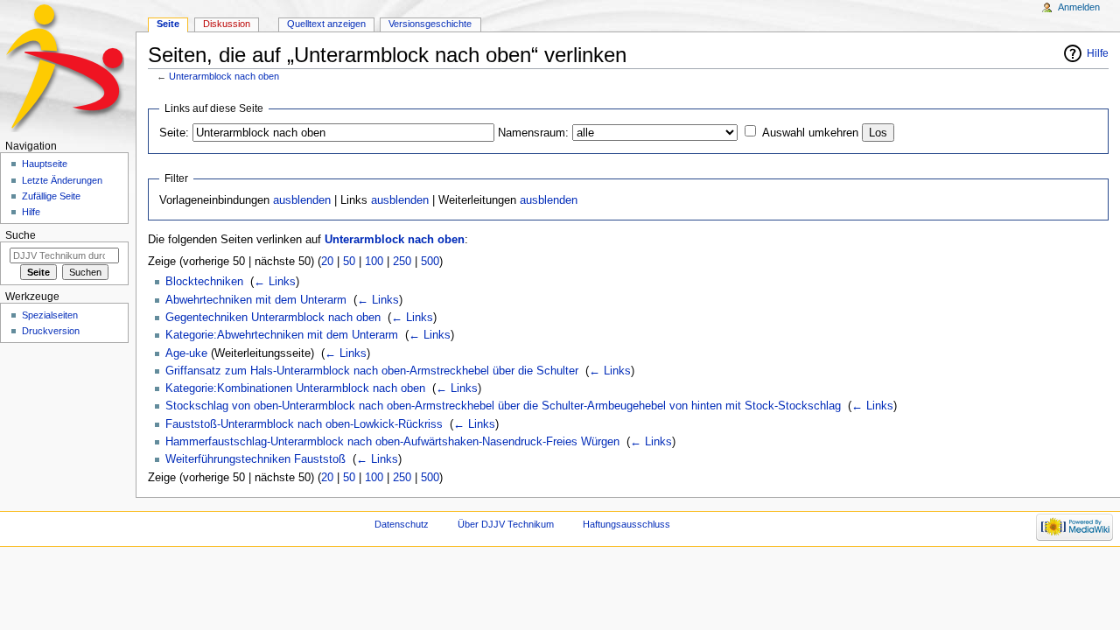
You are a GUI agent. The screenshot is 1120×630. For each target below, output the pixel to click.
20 (327, 262)
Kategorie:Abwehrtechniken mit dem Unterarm (281, 335)
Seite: (174, 133)
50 (349, 262)
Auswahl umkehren (810, 133)
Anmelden (1079, 7)
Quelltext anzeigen (326, 23)
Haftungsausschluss (626, 524)
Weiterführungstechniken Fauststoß (255, 459)
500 (430, 262)
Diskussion (226, 23)
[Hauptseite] (68, 68)
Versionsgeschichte (430, 23)
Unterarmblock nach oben (224, 76)
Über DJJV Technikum (506, 524)
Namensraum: (533, 133)
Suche (20, 235)
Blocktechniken (204, 282)
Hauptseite (44, 163)
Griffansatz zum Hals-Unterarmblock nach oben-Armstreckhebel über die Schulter (371, 371)
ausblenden (302, 200)
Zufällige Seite (51, 196)
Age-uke (186, 353)
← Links (275, 282)
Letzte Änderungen (62, 180)
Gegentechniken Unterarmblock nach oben (273, 318)
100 (374, 262)
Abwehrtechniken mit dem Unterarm (255, 300)
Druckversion (51, 331)
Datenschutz (401, 524)
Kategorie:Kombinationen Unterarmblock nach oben (295, 388)
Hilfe (1098, 53)
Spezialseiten (50, 315)
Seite (168, 23)
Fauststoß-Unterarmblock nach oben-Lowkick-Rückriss (304, 424)
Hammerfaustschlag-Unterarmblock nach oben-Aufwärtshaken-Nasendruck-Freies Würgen (392, 442)
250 (402, 262)
